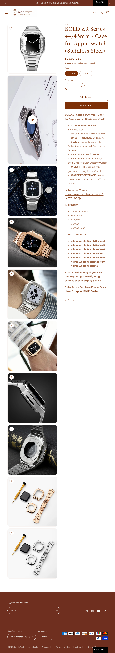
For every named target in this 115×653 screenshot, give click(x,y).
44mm (71, 73)
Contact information (96, 647)
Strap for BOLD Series (85, 291)
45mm (85, 73)
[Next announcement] (109, 3)
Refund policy (33, 647)
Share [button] (71, 300)
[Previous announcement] (6, 3)
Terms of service (63, 647)
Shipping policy (78, 647)
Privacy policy (47, 647)
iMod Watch (19, 647)
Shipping (69, 63)
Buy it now (86, 105)
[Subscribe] (57, 610)
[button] (6, 12)
